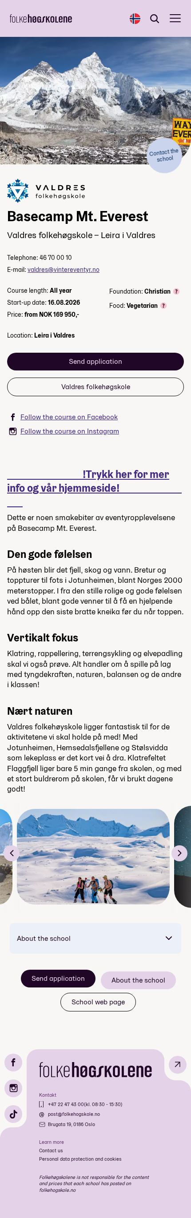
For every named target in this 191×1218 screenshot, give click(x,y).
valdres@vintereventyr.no (63, 270)
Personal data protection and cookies (80, 1159)
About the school (44, 938)
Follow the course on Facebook (69, 417)
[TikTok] (13, 1114)
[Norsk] (135, 18)
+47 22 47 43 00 (66, 1104)
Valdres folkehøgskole (95, 386)
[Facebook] (13, 1062)
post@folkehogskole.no (74, 1114)
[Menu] (175, 18)
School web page (98, 1002)
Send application (95, 361)
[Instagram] (13, 1088)
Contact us (51, 1150)
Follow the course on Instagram (69, 431)
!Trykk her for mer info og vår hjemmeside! (94, 488)
